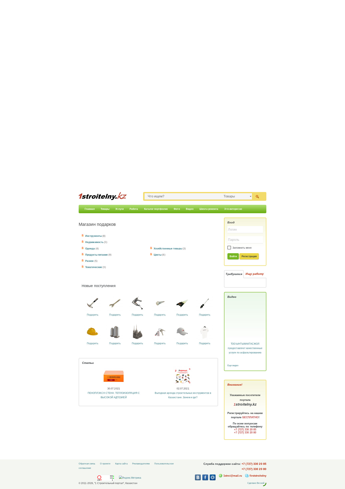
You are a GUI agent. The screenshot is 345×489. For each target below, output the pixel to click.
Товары (105, 209)
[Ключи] (159, 331)
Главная (90, 209)
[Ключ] (114, 303)
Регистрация (249, 256)
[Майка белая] (204, 331)
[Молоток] (92, 303)
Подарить (92, 314)
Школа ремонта (208, 209)
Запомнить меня (242, 247)
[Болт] (159, 303)
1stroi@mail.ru (232, 475)
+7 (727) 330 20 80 (254, 469)
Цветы (158, 254)
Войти (233, 256)
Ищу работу (255, 273)
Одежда (90, 248)
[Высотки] (114, 331)
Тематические (93, 267)
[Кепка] (182, 331)
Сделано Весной (255, 483)
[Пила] (182, 303)
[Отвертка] (204, 303)
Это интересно (233, 209)
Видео (190, 209)
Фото (177, 209)
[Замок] (137, 331)
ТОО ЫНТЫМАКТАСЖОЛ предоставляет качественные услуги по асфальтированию (245, 348)
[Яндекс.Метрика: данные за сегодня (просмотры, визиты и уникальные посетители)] (130, 478)
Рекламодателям (141, 463)
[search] (257, 196)
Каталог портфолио (156, 209)
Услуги (119, 209)
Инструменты (93, 236)
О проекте (105, 463)
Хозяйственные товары (168, 248)
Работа (134, 209)
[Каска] (92, 331)
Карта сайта (121, 463)
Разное (89, 261)
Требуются (234, 274)
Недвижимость (94, 242)
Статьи (88, 362)
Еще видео (233, 365)
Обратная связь (87, 463)
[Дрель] (137, 303)
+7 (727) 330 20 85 (254, 463)
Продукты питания (96, 254)
